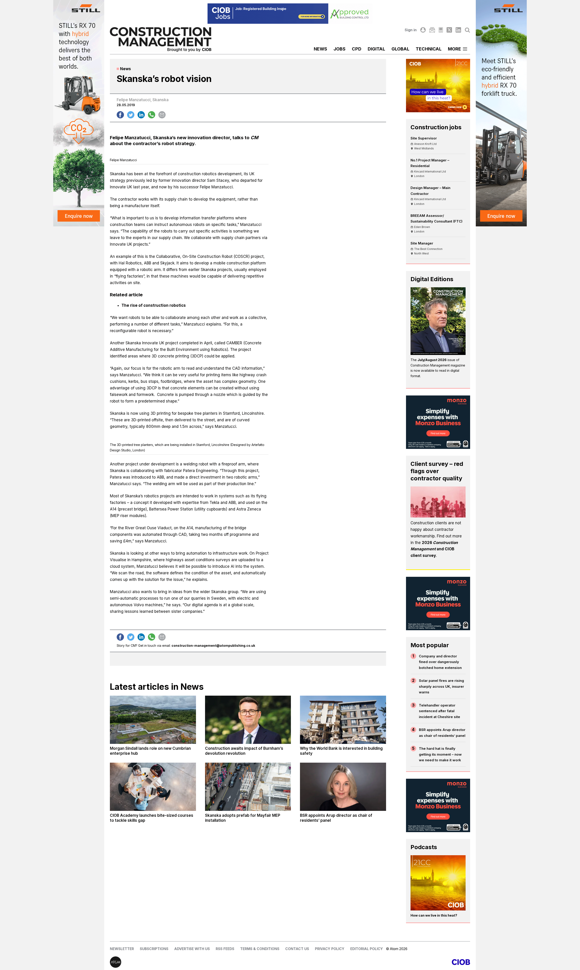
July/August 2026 (432, 360)
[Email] (432, 30)
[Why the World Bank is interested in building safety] (343, 720)
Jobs (340, 49)
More (454, 49)
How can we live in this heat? (434, 915)
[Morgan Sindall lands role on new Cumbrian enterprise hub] (153, 720)
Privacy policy (329, 949)
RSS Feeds (225, 949)
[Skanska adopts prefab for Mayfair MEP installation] (248, 787)
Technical (429, 49)
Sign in (411, 30)
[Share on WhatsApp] (151, 114)
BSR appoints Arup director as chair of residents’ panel (442, 733)
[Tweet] (130, 114)
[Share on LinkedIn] (141, 114)
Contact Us (297, 949)
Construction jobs (436, 127)
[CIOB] (380, 962)
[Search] (467, 30)
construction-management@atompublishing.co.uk (213, 645)
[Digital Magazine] (441, 30)
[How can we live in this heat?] (438, 882)
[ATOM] (200, 962)
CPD (356, 49)
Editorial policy (366, 949)
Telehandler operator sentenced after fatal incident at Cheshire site (439, 711)
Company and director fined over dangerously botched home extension (440, 662)
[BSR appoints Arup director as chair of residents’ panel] (343, 787)
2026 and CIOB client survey (434, 549)
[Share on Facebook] (120, 114)
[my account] (423, 30)
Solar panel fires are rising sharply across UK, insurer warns (441, 686)
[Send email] (162, 114)
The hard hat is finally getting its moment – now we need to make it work (440, 754)
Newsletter (122, 949)
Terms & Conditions (259, 949)
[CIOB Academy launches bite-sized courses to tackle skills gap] (153, 787)
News (320, 49)
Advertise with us (192, 949)
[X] (449, 30)
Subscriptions (154, 949)
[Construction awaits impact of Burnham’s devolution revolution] (248, 720)
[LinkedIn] (458, 30)
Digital (376, 49)
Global (400, 49)
